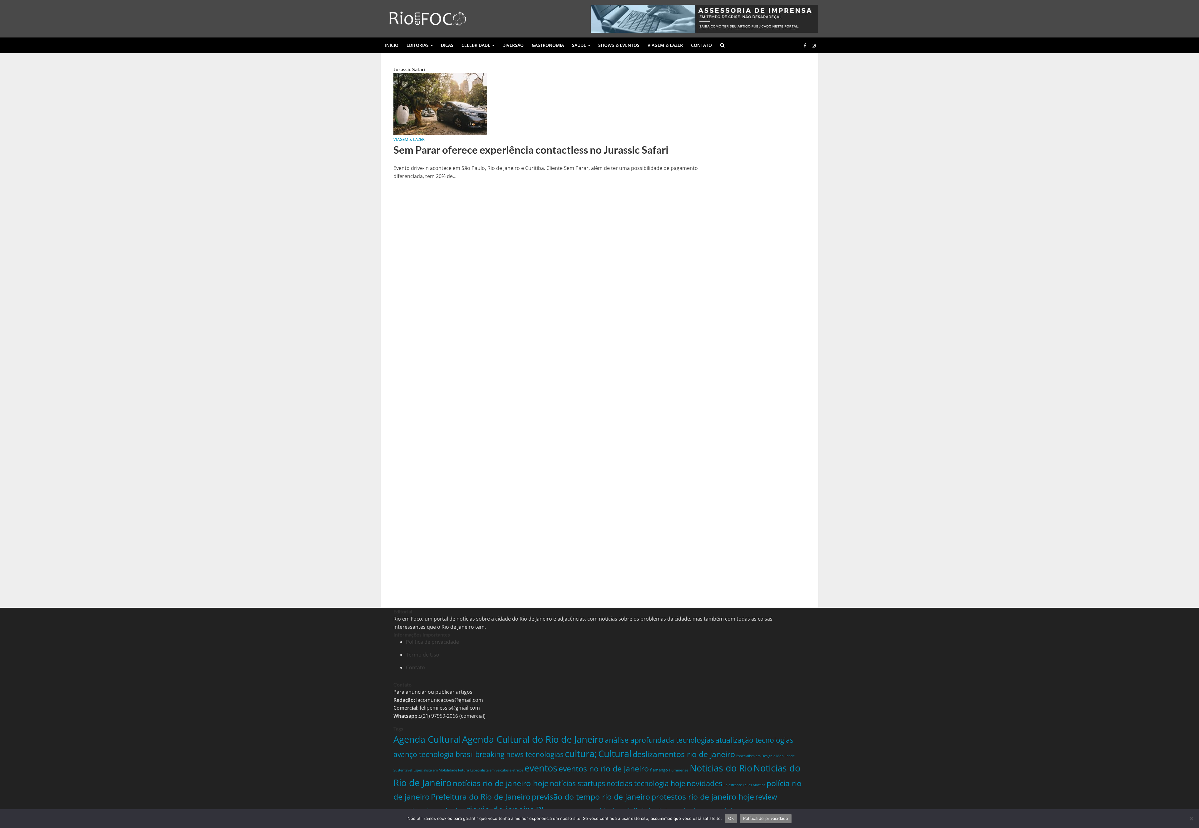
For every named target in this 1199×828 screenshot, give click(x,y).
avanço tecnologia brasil (433, 754)
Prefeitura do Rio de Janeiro (480, 796)
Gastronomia (548, 45)
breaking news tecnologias (519, 754)
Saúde (579, 45)
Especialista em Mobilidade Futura (441, 770)
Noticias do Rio (721, 768)
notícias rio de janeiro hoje (501, 783)
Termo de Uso (422, 654)
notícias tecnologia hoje (645, 783)
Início (391, 45)
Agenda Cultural (427, 739)
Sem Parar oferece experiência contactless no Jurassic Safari (531, 149)
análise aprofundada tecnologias (659, 740)
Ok (731, 818)
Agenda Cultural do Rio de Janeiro (533, 739)
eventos (541, 768)
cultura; (581, 753)
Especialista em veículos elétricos (496, 770)
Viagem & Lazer (665, 45)
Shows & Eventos (618, 45)
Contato (701, 45)
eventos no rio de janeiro (604, 768)
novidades (704, 783)
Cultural (614, 753)
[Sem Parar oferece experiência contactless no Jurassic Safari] (440, 103)
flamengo (659, 770)
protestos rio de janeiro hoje (702, 796)
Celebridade (475, 45)
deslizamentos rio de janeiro (684, 754)
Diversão (513, 45)
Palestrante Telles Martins (744, 784)
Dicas (447, 45)
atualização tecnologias (754, 740)
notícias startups (577, 783)
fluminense (678, 769)
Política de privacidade (432, 641)
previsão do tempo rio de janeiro (591, 796)
